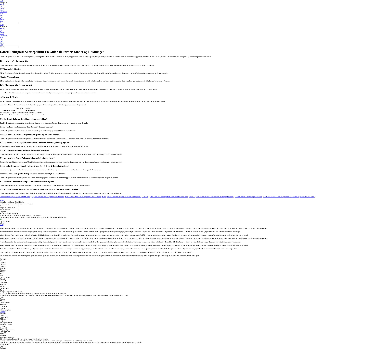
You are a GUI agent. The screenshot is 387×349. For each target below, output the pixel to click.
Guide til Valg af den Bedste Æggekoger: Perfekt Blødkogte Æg (85, 197)
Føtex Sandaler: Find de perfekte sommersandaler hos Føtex (169, 197)
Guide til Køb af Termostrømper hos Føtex (248, 197)
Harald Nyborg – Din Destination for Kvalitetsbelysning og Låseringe (211, 197)
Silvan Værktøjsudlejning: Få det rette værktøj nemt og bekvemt (127, 197)
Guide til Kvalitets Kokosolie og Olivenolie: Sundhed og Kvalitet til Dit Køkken (289, 197)
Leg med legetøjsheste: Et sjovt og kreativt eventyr (48, 197)
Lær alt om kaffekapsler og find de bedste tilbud (15, 197)
